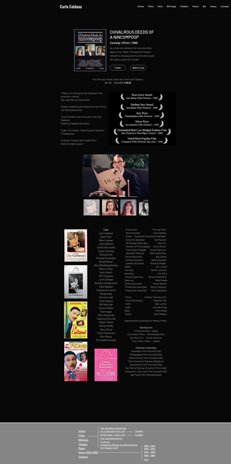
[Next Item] (143, 175)
